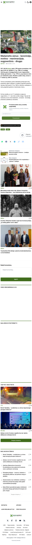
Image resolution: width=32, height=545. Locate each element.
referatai (19, 527)
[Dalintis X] (10, 141)
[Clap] (22, 135)
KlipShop (4, 534)
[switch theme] (28, 2)
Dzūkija (2, 129)
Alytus (2, 63)
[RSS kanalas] (24, 520)
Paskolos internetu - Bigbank (22, 530)
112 (2, 405)
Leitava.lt (29, 534)
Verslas (3, 430)
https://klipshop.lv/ (13, 534)
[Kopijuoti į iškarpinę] (18, 141)
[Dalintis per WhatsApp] (2, 141)
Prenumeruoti (16, 118)
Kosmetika (19, 525)
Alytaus (9, 68)
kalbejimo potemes (8, 530)
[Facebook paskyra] (12, 520)
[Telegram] (14, 141)
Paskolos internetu (10, 527)
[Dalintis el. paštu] (22, 141)
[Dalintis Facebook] (6, 141)
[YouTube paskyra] (20, 520)
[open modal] (30, 2)
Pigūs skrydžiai (11, 525)
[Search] (25, 2)
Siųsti (16, 279)
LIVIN (4, 525)
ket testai (25, 527)
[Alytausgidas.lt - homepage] (8, 2)
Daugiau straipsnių (16, 440)
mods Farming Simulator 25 (16, 532)
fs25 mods (28, 532)
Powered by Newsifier (16, 540)
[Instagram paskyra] (16, 520)
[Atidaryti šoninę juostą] (1, 2)
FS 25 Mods (5, 532)
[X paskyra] (8, 520)
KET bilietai (26, 525)
